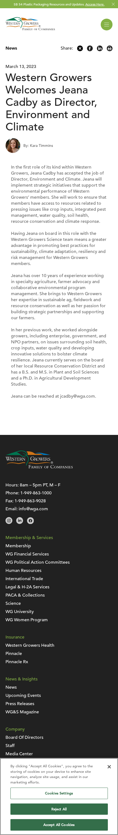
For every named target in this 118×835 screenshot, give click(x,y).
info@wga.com (33, 509)
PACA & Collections (25, 595)
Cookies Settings (59, 793)
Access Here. (95, 4)
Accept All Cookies (59, 824)
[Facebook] (90, 50)
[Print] (110, 50)
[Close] (109, 767)
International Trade (24, 579)
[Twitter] (80, 50)
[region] (59, 796)
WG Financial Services (27, 554)
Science (13, 603)
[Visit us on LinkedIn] (19, 522)
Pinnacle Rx (16, 662)
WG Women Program (26, 620)
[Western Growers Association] (30, 31)
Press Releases (19, 703)
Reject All (59, 809)
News (11, 48)
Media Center (19, 754)
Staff (10, 745)
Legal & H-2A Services (27, 587)
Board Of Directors (24, 737)
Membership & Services (29, 537)
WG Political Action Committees (37, 562)
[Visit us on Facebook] (30, 522)
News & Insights (21, 679)
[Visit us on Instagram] (8, 522)
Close (113, 4)
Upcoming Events (23, 695)
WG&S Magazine (22, 712)
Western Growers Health (29, 645)
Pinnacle (13, 653)
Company (15, 729)
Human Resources (23, 570)
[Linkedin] (100, 50)
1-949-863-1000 (36, 493)
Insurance (14, 637)
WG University (19, 611)
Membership (18, 546)
